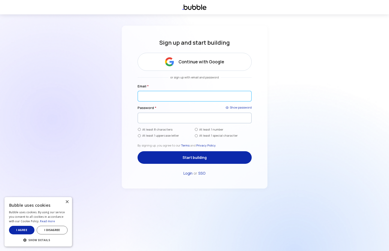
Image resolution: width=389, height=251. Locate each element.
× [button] (67, 202)
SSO (202, 173)
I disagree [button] (52, 230)
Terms (185, 145)
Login (187, 173)
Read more (47, 221)
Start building (195, 157)
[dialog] (38, 222)
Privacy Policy (205, 145)
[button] (38, 239)
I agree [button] (21, 230)
